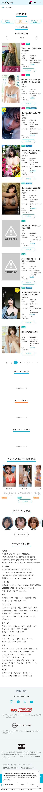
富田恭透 (32, 243)
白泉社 (10, 563)
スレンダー (9, 608)
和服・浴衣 (20, 601)
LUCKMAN (33, 170)
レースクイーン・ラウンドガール (17, 654)
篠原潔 (32, 277)
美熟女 (32, 626)
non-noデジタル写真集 (10, 575)
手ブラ (7, 673)
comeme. (32, 347)
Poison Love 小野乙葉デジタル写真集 (31, 50)
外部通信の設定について (27, 768)
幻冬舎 (27, 557)
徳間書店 (33, 560)
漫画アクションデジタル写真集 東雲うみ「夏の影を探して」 (31, 82)
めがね (7, 601)
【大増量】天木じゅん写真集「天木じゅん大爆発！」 (31, 152)
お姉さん (20, 626)
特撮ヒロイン (28, 660)
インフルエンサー (11, 660)
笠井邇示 (32, 64)
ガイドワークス (14, 554)
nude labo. (22, 591)
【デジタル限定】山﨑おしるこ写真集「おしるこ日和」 (31, 293)
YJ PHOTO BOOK (25, 569)
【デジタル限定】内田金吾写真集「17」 (31, 114)
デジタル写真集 (7, 21)
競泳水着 (31, 598)
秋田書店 (5, 554)
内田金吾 (24, 118)
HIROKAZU (33, 208)
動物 (18, 676)
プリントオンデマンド (26, 588)
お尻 (33, 608)
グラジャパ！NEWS (35, 21)
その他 (28, 676)
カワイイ (23, 629)
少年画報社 (20, 560)
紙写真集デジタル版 (9, 585)
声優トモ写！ (6, 591)
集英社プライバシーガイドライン (20, 765)
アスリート (32, 663)
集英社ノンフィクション (10, 578)
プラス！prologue (23, 585)
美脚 (24, 610)
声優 (18, 651)
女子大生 (29, 651)
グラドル (8, 649)
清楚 (20, 632)
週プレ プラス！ (21, 21)
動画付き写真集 (35, 585)
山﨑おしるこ (25, 297)
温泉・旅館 (20, 642)
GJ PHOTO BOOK (8, 572)
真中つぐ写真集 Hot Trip (30, 332)
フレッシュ (20, 613)
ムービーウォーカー (33, 563)
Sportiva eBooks (25, 578)
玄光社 (21, 557)
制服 (19, 598)
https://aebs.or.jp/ (6, 758)
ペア (6, 639)
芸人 (21, 663)
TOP (3, 7)
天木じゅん (25, 155)
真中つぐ (24, 334)
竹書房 (27, 560)
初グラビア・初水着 (23, 673)
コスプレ (8, 598)
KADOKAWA (25, 554)
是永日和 (32, 314)
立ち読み (28, 70)
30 (27, 362)
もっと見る (21, 534)
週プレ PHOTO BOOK (10, 569)
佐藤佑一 (32, 97)
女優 (33, 649)
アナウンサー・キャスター (14, 657)
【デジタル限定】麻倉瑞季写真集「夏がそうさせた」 (31, 189)
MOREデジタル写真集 (24, 572)
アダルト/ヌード (7, 666)
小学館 (13, 560)
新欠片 (4, 563)
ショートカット (10, 610)
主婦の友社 (6, 560)
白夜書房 (16, 563)
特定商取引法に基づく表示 (10, 768)
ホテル (7, 642)
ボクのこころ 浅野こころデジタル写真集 (31, 227)
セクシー (8, 632)
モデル (7, 651)
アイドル (22, 649)
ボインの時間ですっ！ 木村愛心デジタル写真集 (31, 260)
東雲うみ (24, 87)
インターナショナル (27, 616)
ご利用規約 (6, 765)
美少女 (7, 626)
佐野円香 (32, 135)
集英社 (32, 557)
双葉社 (22, 563)
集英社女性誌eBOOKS (26, 575)
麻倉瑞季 (24, 193)
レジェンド (9, 663)
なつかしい (9, 629)
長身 (34, 610)
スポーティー (9, 616)
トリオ (16, 639)
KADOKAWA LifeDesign (10, 557)
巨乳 (23, 608)
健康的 (7, 613)
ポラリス (15, 591)
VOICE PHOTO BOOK (10, 588)
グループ (27, 639)
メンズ (7, 676)
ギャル (7, 619)
